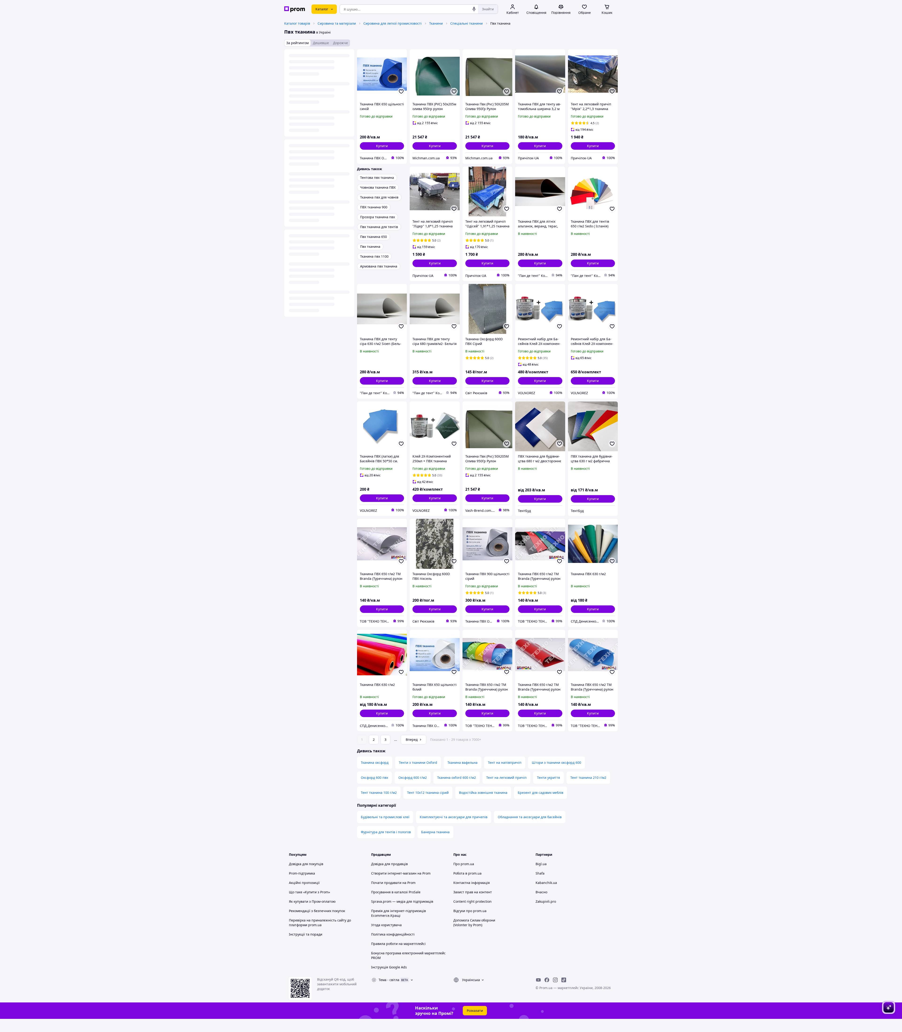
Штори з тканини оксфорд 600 (556, 762)
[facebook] (547, 980)
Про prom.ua (463, 864)
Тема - (389, 980)
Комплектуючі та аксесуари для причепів (453, 817)
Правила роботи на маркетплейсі (398, 943)
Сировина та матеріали (337, 23)
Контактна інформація (471, 882)
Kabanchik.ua (546, 882)
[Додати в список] (401, 91)
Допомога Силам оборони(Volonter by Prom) (474, 922)
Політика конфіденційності (393, 934)
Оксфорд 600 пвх (374, 777)
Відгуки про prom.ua (469, 911)
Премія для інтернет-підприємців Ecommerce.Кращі (398, 913)
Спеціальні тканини (466, 23)
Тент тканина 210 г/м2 (588, 777)
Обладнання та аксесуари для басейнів (530, 817)
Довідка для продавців (389, 864)
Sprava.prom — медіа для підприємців (402, 901)
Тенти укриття (548, 777)
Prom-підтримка (302, 873)
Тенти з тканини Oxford (418, 762)
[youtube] (538, 980)
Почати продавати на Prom (393, 882)
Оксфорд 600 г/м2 (412, 777)
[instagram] (555, 980)
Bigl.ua (541, 864)
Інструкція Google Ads (389, 967)
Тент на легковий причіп (506, 777)
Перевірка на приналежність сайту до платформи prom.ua (320, 922)
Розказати (475, 1010)
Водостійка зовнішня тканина (483, 792)
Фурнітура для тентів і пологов (386, 832)
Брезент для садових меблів (540, 792)
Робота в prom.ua (467, 873)
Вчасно (541, 892)
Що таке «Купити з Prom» (309, 892)
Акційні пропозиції (304, 882)
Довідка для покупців (306, 864)
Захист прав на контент (472, 892)
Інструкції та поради (305, 934)
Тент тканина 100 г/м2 (379, 792)
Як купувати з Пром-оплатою (312, 901)
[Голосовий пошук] (474, 9)
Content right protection (472, 901)
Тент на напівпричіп (504, 762)
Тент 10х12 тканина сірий (428, 792)
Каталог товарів (297, 23)
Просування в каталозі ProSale (395, 892)
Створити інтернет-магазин (393, 873)
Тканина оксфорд (375, 762)
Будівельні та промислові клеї (385, 817)
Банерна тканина (435, 832)
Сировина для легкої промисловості (392, 23)
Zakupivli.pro (546, 901)
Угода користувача (386, 925)
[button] (382, 146)
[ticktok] (564, 980)
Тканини (436, 23)
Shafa (540, 873)
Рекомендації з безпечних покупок (317, 911)
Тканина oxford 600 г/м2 (456, 777)
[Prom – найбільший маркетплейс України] (294, 9)
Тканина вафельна (462, 762)
